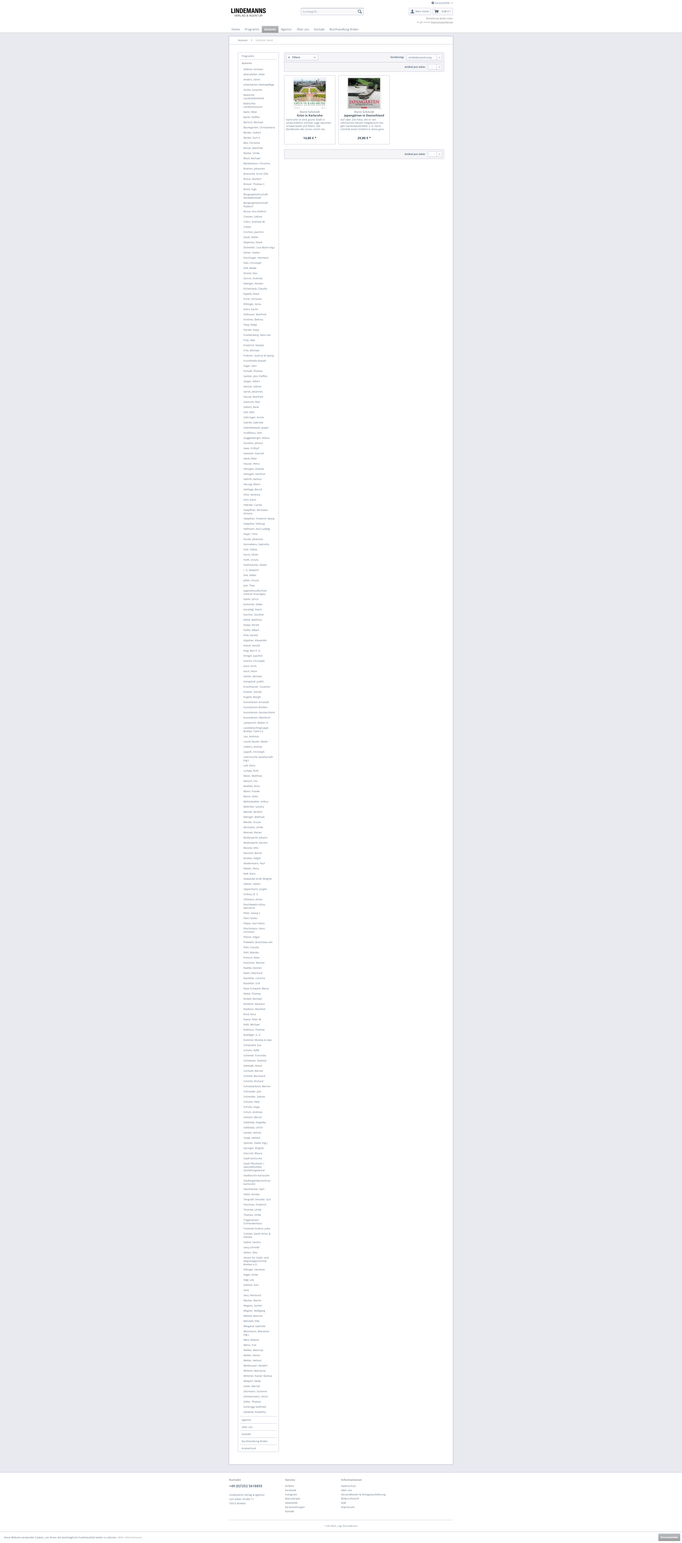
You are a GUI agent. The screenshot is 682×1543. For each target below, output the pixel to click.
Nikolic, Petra (251, 868)
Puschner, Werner (254, 962)
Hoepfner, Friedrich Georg (258, 518)
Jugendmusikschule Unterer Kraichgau (255, 592)
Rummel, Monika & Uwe (257, 1040)
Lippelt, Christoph (254, 751)
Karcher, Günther (253, 614)
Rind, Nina (249, 1014)
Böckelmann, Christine (256, 163)
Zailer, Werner (251, 1386)
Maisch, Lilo (250, 781)
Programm (248, 56)
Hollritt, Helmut (252, 479)
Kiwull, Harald (251, 645)
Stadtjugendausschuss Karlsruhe (256, 1182)
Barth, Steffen (251, 117)
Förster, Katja (251, 329)
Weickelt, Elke (251, 1321)
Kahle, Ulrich (251, 599)
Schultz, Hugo (251, 1107)
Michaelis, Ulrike (253, 827)
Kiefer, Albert (251, 630)
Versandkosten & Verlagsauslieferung (363, 1494)
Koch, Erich (250, 666)
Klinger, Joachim (253, 655)
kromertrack (249, 1448)
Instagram (291, 1494)
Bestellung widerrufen (439, 18)
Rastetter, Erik (251, 983)
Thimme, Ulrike (252, 1209)
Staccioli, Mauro (252, 1153)
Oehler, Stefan (252, 884)
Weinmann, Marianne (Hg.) (256, 1333)
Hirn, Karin (249, 499)
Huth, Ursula (250, 559)
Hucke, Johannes (253, 539)
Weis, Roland (251, 1339)
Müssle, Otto (250, 848)
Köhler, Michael (252, 676)
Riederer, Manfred (254, 1009)
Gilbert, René (251, 407)
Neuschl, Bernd (252, 853)
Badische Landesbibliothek (253, 96)
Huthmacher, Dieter (255, 565)
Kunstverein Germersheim (259, 712)
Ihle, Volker (249, 575)
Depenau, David (252, 242)
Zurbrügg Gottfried (254, 1406)
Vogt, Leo (248, 1279)
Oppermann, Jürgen (255, 889)
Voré (246, 1290)
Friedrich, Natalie (253, 345)
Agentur (246, 1420)
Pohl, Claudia (251, 947)
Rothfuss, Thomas (254, 1029)
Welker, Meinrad (253, 1350)
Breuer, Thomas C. (254, 184)
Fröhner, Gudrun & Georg (258, 355)
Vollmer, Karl (251, 1285)
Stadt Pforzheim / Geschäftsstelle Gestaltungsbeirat (254, 1167)
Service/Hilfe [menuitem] (442, 3)
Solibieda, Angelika (254, 1122)
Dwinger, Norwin (253, 283)
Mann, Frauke (251, 791)
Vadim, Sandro (252, 1242)
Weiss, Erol (249, 1345)
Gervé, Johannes (253, 391)
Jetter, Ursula (251, 580)
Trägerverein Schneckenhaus (252, 1221)
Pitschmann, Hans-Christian (254, 930)
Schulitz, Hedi (251, 1101)
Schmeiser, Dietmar (255, 1060)
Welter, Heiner (252, 1355)
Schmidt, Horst (252, 1065)
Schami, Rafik (251, 1050)
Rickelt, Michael (252, 998)
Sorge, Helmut (251, 1137)
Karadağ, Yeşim (252, 609)
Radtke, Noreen (252, 968)
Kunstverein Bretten (255, 707)
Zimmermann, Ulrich (255, 1396)
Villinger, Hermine (254, 1269)
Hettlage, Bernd (252, 489)
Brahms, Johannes (254, 168)
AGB (343, 1502)
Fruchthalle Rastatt (254, 360)
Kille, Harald (250, 635)
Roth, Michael (251, 1024)
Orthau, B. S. (250, 894)
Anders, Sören (251, 79)
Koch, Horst (250, 671)
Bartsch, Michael (253, 122)
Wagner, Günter (252, 1305)
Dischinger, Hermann (256, 257)
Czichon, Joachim (253, 232)
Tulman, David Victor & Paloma (256, 1235)
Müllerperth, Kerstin (255, 842)
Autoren (247, 63)
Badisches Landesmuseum (252, 105)
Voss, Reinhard (252, 1295)
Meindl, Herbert (252, 811)
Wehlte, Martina (252, 1316)
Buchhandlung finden (255, 1441)
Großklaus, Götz (252, 432)
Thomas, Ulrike (252, 1215)
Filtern (295, 57)
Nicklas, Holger (252, 858)
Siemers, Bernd (252, 1117)
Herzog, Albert (251, 484)
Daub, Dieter (250, 237)
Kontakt (246, 1434)
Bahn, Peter (250, 112)
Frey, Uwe (249, 340)
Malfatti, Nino (251, 786)
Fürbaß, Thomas (253, 371)
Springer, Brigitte (253, 1148)
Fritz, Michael (251, 350)
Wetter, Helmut (252, 1360)
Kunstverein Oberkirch (256, 717)
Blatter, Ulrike (251, 153)
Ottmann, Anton (252, 899)
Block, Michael (251, 158)
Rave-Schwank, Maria (256, 988)
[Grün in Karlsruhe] (309, 93)
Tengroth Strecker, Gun (257, 1199)
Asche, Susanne (252, 89)
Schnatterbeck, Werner (257, 1086)
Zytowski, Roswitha (254, 1412)
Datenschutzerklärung (442, 22)
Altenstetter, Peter (254, 74)
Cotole (247, 226)
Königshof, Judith (253, 681)
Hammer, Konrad (253, 453)
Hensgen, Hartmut (254, 474)
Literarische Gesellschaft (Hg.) (258, 758)
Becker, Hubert (252, 132)
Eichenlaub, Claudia (255, 288)
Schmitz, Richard (253, 1081)
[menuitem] (332, 11)
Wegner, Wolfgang (254, 1310)
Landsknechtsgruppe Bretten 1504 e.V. (256, 729)
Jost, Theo (249, 585)
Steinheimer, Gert (253, 1189)
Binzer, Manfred (253, 148)
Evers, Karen (250, 309)
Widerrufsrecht (350, 1498)
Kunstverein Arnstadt (256, 702)
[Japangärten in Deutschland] (364, 93)
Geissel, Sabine (252, 386)
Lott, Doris (249, 765)
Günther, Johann (253, 443)
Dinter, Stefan (251, 252)
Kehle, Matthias (252, 619)
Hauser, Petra (251, 463)
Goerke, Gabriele (253, 422)
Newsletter (291, 1502)
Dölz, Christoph (252, 263)
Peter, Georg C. (252, 913)
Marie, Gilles (250, 796)
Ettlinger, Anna (252, 304)
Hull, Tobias (250, 549)
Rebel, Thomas (252, 993)
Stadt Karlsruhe (252, 1158)
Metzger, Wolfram (254, 817)
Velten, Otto (250, 1252)
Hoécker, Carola (252, 505)
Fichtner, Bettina (253, 319)
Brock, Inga (249, 189)
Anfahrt (289, 1486)
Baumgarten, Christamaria (259, 127)
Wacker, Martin (252, 1300)
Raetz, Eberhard (252, 973)
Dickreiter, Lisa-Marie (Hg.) (259, 247)
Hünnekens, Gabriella (256, 544)
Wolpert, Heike (252, 1381)
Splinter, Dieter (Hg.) (255, 1143)
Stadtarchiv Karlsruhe (256, 1175)
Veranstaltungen (295, 1507)
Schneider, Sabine (254, 1096)
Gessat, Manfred (253, 396)
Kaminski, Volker (253, 604)
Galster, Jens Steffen (255, 376)
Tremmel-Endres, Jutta (256, 1228)
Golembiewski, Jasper (256, 427)
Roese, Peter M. (252, 1019)
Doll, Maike (249, 268)
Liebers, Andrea (252, 746)
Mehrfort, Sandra (253, 806)
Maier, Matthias (252, 775)
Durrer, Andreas (253, 278)
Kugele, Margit (252, 697)
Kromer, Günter (252, 691)
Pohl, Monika (251, 952)
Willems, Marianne (254, 1370)
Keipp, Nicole (251, 625)
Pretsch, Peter (251, 957)
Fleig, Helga (250, 324)
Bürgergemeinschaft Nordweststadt (255, 196)
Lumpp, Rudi (251, 770)
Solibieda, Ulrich (253, 1127)
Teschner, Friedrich (254, 1204)
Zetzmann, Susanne (255, 1391)
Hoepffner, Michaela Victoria (255, 511)
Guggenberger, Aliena (256, 438)
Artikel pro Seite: (415, 67)
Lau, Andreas (251, 736)
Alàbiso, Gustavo (253, 69)
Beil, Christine (251, 143)
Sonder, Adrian (252, 1132)
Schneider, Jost (252, 1091)
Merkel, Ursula (252, 822)
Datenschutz (348, 1486)
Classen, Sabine (252, 216)
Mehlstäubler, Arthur (256, 801)
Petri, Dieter (250, 918)
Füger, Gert (250, 366)
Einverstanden (669, 1537)
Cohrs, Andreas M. (254, 221)
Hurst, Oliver (250, 554)
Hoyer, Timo (250, 534)
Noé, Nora (249, 873)
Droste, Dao (250, 273)
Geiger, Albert (251, 381)
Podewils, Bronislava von (258, 942)
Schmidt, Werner (253, 1071)
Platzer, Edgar (251, 937)
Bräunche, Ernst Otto (255, 173)
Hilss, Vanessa (251, 494)
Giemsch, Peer (251, 402)
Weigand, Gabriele (254, 1326)
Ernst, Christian (252, 299)
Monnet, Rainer (252, 832)
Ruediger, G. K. (252, 1034)
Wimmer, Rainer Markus (257, 1376)
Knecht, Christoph (254, 661)
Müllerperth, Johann (255, 837)
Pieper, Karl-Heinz (254, 923)
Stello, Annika (251, 1194)
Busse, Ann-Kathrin (254, 211)
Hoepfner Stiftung (254, 523)
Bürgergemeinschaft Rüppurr (255, 204)
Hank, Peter (250, 458)
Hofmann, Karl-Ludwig (256, 528)
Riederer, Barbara (254, 1004)
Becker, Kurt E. (252, 137)
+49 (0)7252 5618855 (245, 1486)
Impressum (347, 1507)
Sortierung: (397, 57)
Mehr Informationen (130, 1537)
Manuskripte (292, 1498)
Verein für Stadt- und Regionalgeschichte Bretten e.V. (256, 1261)
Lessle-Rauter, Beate (255, 741)
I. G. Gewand (251, 570)
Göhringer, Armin (253, 417)
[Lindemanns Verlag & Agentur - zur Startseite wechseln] (248, 12)
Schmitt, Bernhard (254, 1076)
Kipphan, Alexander (255, 640)
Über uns (247, 1427)
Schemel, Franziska (254, 1055)
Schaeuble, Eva (252, 1045)
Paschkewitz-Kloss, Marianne (254, 906)
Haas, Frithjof (251, 448)
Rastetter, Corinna (254, 978)
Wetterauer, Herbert (255, 1365)
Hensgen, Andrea (253, 468)
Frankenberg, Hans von (257, 335)
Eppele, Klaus (251, 293)
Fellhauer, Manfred (254, 314)
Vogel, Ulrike (250, 1274)
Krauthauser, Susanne (256, 686)
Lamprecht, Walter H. (256, 722)
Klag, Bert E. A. (252, 650)
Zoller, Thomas (252, 1401)
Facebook (290, 1490)
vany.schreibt (251, 1247)
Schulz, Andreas (252, 1112)
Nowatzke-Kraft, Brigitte (257, 878)
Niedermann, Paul (254, 863)
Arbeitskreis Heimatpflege (258, 84)
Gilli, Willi (249, 412)
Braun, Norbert (252, 179)
